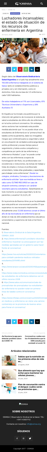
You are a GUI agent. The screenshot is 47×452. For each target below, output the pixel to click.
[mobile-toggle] (5, 4)
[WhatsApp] (25, 69)
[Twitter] (14, 69)
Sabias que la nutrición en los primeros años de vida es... (31, 359)
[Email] (37, 69)
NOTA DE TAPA (26, 13)
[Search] (42, 4)
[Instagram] (23, 438)
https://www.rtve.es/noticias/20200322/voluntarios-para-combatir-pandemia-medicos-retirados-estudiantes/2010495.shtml (24, 257)
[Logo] (23, 404)
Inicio (3, 10)
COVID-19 (11, 10)
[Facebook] (8, 69)
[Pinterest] (20, 69)
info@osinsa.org (34, 424)
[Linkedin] (31, 69)
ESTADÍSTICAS (15, 13)
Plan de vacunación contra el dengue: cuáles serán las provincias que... (31, 386)
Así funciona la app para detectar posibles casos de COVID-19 (12, 338)
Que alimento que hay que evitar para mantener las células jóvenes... (31, 373)
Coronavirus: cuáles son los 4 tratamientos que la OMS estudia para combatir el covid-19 (35, 339)
